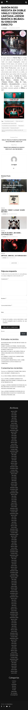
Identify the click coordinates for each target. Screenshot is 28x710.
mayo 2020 (14, 541)
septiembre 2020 (14, 534)
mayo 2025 (14, 437)
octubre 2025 (14, 428)
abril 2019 (14, 563)
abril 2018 (14, 584)
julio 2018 (14, 579)
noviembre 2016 (14, 614)
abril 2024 (14, 459)
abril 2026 (14, 418)
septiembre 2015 (14, 638)
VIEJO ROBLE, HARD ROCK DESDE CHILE (14, 376)
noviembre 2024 (14, 447)
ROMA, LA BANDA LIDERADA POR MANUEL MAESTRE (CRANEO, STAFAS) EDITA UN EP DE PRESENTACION (13, 380)
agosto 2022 (14, 494)
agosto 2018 (14, 577)
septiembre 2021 (14, 513)
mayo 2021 (14, 520)
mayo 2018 (14, 582)
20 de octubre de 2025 (14, 189)
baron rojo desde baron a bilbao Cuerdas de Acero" (12, 131)
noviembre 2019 (14, 551)
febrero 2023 (14, 484)
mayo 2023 (14, 478)
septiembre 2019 (14, 555)
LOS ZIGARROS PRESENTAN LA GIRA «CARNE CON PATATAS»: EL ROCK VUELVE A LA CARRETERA (12, 361)
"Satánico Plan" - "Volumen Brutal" (10, 128)
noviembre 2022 (14, 489)
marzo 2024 (14, 461)
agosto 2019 (14, 556)
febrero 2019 (14, 567)
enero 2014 (14, 673)
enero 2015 (14, 652)
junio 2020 (14, 539)
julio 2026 (14, 413)
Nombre (3, 298)
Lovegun (5, 28)
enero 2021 (14, 527)
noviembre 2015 (14, 634)
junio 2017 (14, 602)
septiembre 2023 (14, 472)
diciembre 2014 (14, 654)
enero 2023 (14, 485)
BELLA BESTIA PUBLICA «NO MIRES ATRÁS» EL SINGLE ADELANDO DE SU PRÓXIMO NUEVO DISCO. (13, 353)
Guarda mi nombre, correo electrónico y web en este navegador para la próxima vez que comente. (15, 320)
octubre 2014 (14, 657)
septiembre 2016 (14, 617)
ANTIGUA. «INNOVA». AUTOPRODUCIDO (14, 255)
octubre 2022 (14, 491)
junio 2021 (14, 518)
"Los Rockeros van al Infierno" (9, 125)
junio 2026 (14, 414)
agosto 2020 (14, 536)
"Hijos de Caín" (19, 121)
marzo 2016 (14, 628)
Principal (14, 688)
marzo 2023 (14, 482)
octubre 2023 (14, 470)
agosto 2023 (14, 473)
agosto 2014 (14, 660)
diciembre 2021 (14, 508)
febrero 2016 (14, 629)
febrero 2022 (14, 504)
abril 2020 (14, 543)
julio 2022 (14, 496)
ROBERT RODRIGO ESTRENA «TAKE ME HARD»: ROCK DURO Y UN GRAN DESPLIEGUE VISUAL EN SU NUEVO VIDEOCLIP (13, 347)
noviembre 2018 (14, 572)
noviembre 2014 (14, 655)
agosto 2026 (14, 411)
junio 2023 (14, 477)
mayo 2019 (14, 562)
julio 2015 (14, 641)
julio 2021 (14, 517)
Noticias (14, 686)
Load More (14, 262)
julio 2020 (14, 537)
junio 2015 (14, 643)
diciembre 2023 (14, 466)
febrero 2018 (14, 588)
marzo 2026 (14, 420)
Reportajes (14, 691)
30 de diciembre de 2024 (13, 236)
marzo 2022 (14, 503)
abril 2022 (14, 501)
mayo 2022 (14, 499)
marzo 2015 (14, 648)
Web (2, 312)
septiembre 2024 (14, 451)
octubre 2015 (14, 636)
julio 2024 (14, 454)
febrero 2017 (14, 608)
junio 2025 (14, 435)
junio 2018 (14, 581)
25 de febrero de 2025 (12, 213)
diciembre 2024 (14, 446)
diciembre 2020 (14, 529)
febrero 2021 (14, 525)
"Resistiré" (21, 125)
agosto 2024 (14, 452)
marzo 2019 (14, 565)
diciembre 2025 (14, 425)
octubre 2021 (14, 511)
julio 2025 (14, 433)
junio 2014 (14, 664)
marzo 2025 (14, 440)
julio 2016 (14, 621)
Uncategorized (14, 694)
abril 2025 (14, 439)
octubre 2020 (14, 532)
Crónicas (14, 681)
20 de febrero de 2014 (14, 28)
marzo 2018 (14, 586)
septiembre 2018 (14, 576)
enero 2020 (14, 548)
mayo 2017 (14, 603)
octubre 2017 (14, 595)
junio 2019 (14, 560)
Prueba (14, 689)
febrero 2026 (14, 421)
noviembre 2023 (14, 468)
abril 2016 (14, 626)
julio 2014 (14, 662)
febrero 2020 (14, 546)
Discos (5, 182)
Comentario (4, 279)
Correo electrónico (6, 305)
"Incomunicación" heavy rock (9, 123)
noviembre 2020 (14, 530)
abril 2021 (14, 522)
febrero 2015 (14, 650)
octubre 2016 (14, 615)
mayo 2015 (14, 645)
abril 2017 (14, 605)
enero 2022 (14, 506)
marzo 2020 (14, 544)
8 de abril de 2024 (11, 257)
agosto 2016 (14, 619)
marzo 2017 (14, 607)
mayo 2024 (14, 458)
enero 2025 (14, 444)
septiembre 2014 (14, 659)
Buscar (3, 331)
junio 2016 (14, 622)
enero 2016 (14, 631)
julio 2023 (14, 475)
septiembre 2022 (14, 492)
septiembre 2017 (14, 596)
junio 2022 (14, 498)
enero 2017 (14, 610)
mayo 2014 (14, 666)
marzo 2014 (14, 669)
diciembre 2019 (14, 550)
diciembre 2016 (14, 612)
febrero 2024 (14, 463)
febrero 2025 (14, 442)
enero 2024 (14, 465)
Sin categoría (14, 693)
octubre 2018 (14, 574)
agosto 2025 (14, 432)
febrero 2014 (14, 671)
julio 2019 (14, 558)
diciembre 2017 (14, 591)
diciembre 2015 (14, 633)
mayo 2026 (14, 416)
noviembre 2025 (14, 427)
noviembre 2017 (14, 593)
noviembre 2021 (14, 510)
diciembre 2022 (14, 487)
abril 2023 (14, 480)
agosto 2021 (14, 515)
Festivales (14, 684)
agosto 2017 (14, 598)
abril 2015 (14, 647)
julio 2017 (14, 600)
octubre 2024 (14, 449)
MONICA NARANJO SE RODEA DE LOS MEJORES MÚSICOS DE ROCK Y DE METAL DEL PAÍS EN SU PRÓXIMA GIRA (14, 386)
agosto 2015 (14, 640)
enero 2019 (14, 569)
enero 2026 (14, 423)
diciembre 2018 (14, 570)
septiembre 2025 (14, 430)
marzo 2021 (14, 524)
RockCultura (9, 704)
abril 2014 (14, 667)
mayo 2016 (14, 624)
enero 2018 (14, 589)
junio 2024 (14, 456)
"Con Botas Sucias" (9, 121)
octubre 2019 (14, 553)
